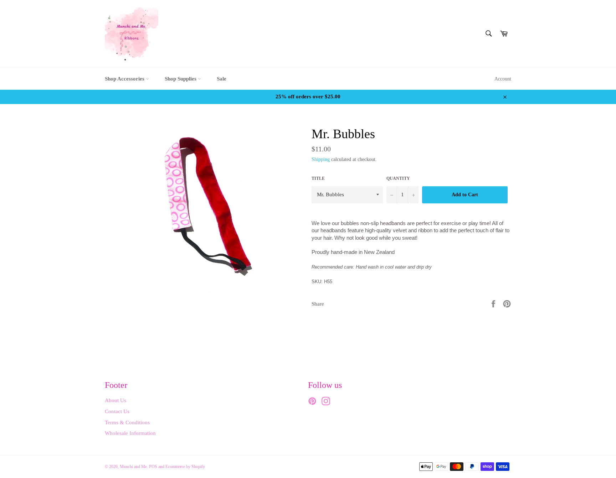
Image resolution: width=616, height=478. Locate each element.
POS (153, 466)
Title (318, 178)
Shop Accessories (125, 79)
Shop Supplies (181, 79)
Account (502, 79)
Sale (221, 79)
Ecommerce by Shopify (185, 466)
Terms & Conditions (127, 422)
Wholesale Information (130, 433)
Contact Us (117, 411)
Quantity (398, 178)
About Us (115, 400)
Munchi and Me (133, 466)
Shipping (321, 159)
